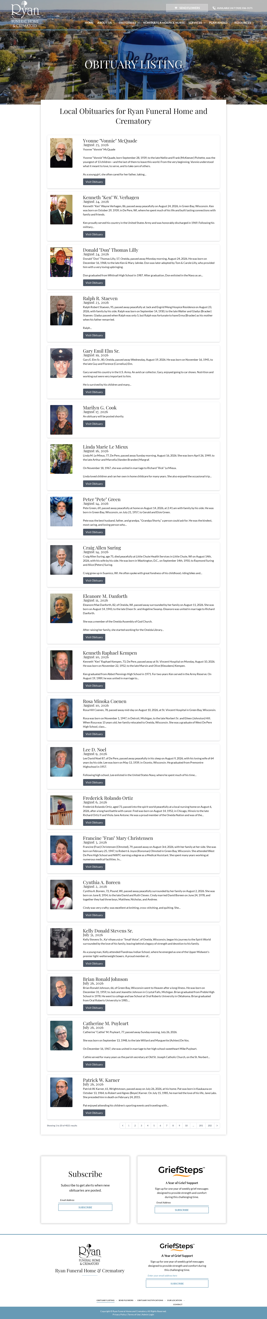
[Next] (217, 1126)
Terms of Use (134, 1314)
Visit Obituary (94, 181)
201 (201, 1125)
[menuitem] (89, 23)
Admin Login (148, 1314)
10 (186, 1125)
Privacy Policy (119, 1314)
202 (210, 1125)
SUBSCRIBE (85, 1207)
